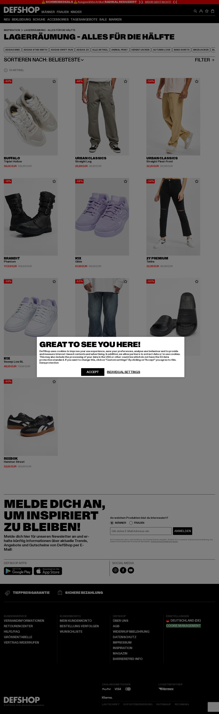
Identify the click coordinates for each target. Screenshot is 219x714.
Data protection (49, 363)
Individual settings (123, 372)
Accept (93, 372)
